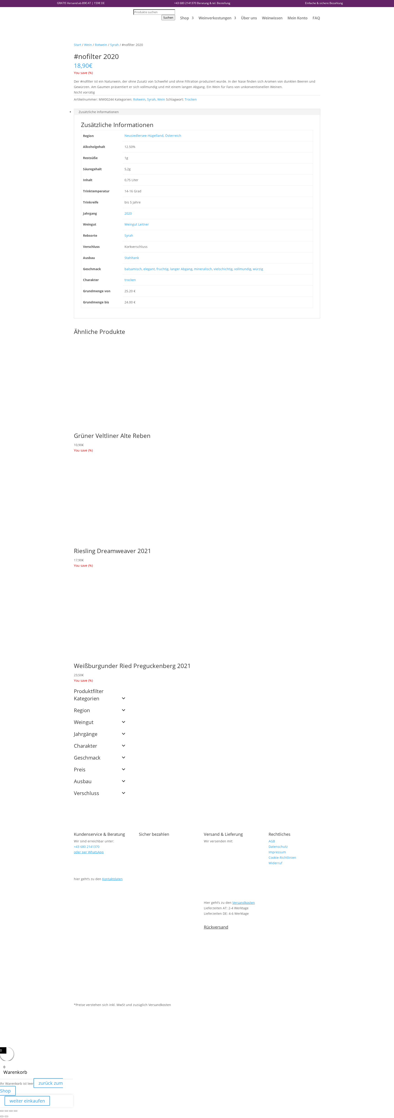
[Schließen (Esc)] (15, 1111)
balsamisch (133, 269)
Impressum (277, 852)
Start (77, 45)
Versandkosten (243, 902)
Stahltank (131, 258)
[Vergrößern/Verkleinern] (2, 1111)
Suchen (168, 17)
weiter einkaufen (27, 1101)
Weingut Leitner (136, 224)
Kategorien (86, 699)
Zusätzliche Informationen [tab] (99, 112)
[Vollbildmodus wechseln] (6, 1111)
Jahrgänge (85, 734)
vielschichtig (223, 269)
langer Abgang (181, 269)
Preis (80, 770)
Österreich (173, 135)
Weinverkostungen (215, 17)
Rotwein (101, 45)
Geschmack (87, 758)
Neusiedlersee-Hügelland (143, 135)
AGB (272, 841)
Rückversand (216, 927)
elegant (149, 269)
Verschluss (86, 793)
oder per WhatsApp (89, 852)
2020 (128, 213)
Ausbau (83, 782)
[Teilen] (11, 1111)
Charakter (85, 746)
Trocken (191, 99)
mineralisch (203, 269)
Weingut (83, 722)
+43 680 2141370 (185, 3)
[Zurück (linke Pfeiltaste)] (2, 1116)
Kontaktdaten (112, 879)
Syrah (114, 45)
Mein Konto (298, 17)
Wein (88, 45)
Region (82, 711)
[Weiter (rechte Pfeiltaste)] (6, 1116)
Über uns (249, 17)
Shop (184, 17)
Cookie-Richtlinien (282, 857)
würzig (258, 269)
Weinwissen (272, 17)
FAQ (316, 17)
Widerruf (275, 863)
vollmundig (242, 269)
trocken (130, 280)
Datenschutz (278, 846)
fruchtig (162, 269)
